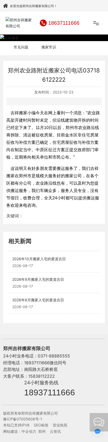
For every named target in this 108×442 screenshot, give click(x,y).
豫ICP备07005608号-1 (22, 419)
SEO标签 (41, 425)
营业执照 (60, 425)
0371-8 (45, 355)
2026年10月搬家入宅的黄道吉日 (39, 259)
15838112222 (41, 376)
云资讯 (55, 431)
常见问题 (21, 47)
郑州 (42, 431)
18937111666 (49, 392)
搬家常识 (48, 47)
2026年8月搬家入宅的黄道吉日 (38, 300)
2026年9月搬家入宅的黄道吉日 (38, 279)
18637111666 (63, 23)
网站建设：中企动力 (19, 431)
